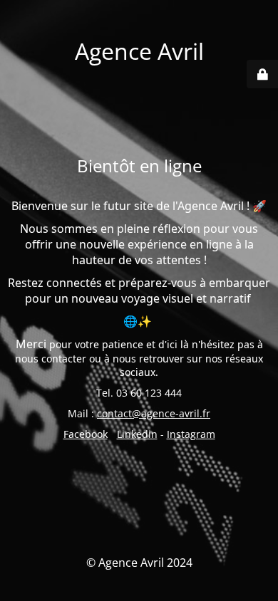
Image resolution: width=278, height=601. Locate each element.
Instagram (191, 434)
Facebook (85, 434)
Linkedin (137, 434)
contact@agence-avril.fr (153, 413)
